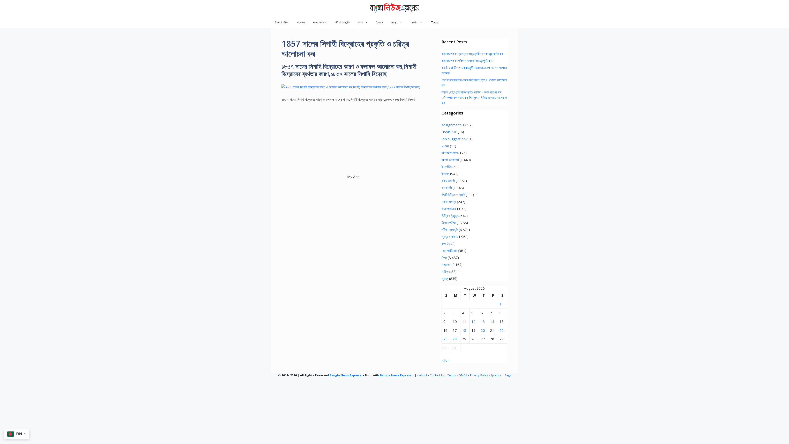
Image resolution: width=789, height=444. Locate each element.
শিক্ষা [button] (360, 22)
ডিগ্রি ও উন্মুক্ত (450, 215)
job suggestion (454, 138)
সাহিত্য (446, 271)
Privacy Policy (479, 375)
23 (445, 339)
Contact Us (437, 375)
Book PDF (449, 132)
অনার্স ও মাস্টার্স (450, 159)
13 (483, 321)
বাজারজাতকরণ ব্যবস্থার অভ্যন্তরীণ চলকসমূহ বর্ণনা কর (472, 53)
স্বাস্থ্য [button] (394, 22)
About (423, 375)
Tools (435, 22)
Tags (507, 375)
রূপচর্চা (445, 243)
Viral (445, 145)
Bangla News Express (345, 375)
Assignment (451, 125)
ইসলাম (379, 22)
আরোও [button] (414, 22)
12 (473, 321)
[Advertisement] (353, 145)
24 (455, 339)
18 (464, 330)
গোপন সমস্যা (449, 201)
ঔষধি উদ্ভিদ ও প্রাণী (453, 194)
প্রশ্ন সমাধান (319, 22)
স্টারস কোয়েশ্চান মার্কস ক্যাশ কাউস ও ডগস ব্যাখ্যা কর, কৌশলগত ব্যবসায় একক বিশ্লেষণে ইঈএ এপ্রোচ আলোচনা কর (474, 97)
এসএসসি (447, 187)
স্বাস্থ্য (445, 278)
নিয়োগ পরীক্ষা (281, 22)
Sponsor (496, 375)
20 (483, 330)
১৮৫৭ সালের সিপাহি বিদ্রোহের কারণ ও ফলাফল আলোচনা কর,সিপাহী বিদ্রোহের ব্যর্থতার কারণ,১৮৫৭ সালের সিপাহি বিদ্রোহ (348, 70)
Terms (451, 375)
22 (501, 330)
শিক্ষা (444, 257)
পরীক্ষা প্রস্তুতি (342, 22)
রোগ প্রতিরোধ (449, 250)
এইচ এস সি (448, 180)
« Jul (445, 360)
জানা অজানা (448, 208)
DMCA (463, 375)
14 (492, 321)
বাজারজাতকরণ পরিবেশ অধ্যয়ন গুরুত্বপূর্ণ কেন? (468, 60)
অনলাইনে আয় (450, 152)
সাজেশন (301, 22)
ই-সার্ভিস (447, 166)
